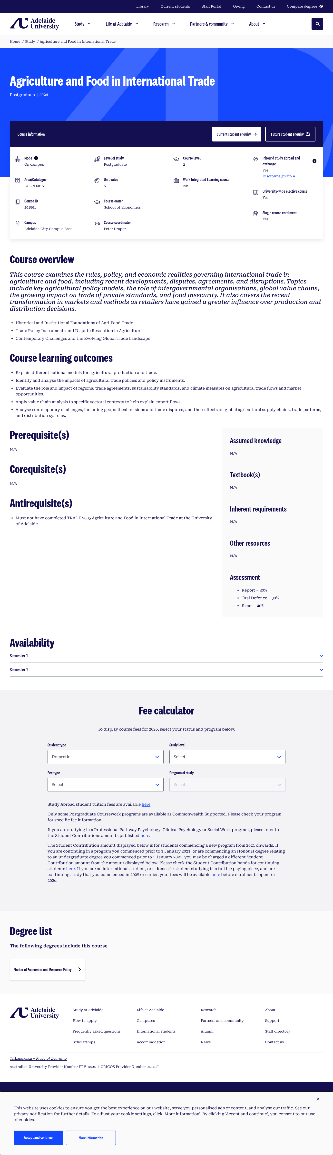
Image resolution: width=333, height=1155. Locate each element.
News (206, 1042)
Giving (239, 6)
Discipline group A (279, 176)
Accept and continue (38, 1137)
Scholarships (84, 1042)
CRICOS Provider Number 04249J (130, 1067)
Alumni (207, 1031)
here (146, 804)
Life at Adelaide (150, 1010)
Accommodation (151, 1042)
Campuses (146, 1021)
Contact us (265, 6)
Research (208, 1010)
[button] (317, 1099)
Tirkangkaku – (38, 1058)
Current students (175, 6)
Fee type (54, 772)
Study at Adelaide (88, 1010)
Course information (31, 134)
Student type (57, 745)
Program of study (181, 772)
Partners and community (222, 1021)
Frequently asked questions (96, 1031)
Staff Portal (211, 6)
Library (142, 6)
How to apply (85, 1021)
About (270, 1010)
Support (272, 1021)
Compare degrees (302, 6)
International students (156, 1031)
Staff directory (277, 1031)
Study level (177, 745)
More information (91, 1138)
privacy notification (33, 1114)
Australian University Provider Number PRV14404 (53, 1067)
